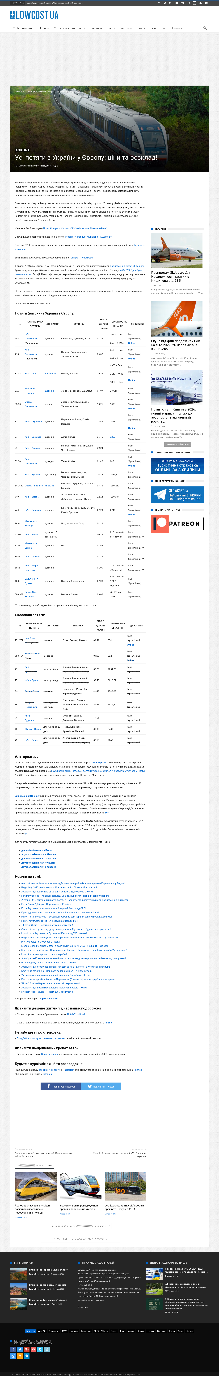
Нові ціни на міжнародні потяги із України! (44, 954)
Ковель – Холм (32, 653)
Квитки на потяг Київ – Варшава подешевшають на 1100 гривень (56, 971)
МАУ (64, 1331)
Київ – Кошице (32, 448)
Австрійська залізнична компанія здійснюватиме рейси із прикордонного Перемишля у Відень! (73, 883)
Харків (141, 1331)
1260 (112, 437)
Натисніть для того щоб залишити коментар (80, 1238)
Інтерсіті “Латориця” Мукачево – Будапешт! (88, 236)
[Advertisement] (109, 56)
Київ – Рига (31, 373)
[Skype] (182, 3)
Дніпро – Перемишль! (82, 257)
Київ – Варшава (33, 437)
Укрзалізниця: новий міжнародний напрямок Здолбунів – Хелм (55, 975)
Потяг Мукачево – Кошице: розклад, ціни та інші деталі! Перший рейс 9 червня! (65, 895)
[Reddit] (188, 3)
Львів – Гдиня (32, 691)
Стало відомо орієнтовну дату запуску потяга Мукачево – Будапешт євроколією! (66, 929)
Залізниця (30, 92)
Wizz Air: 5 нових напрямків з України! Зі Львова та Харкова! (119, 1153)
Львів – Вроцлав (33, 421)
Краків (189, 1331)
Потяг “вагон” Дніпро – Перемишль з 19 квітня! (46, 904)
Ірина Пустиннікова (39, 1274)
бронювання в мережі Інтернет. (127, 266)
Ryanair (150, 1331)
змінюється (50, 373)
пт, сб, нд (49, 485)
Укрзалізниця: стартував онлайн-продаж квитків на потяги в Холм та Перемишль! (66, 966)
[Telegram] (206, 3)
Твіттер (138, 1069)
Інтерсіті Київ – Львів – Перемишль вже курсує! (47, 991)
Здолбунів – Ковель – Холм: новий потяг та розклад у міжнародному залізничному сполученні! (73, 958)
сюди (85, 1307)
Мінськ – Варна (33, 729)
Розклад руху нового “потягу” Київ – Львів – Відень (49, 962)
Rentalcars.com (49, 1054)
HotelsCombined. (76, 1014)
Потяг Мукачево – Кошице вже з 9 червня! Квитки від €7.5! (53, 908)
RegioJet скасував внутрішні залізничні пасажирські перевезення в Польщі (32, 1209)
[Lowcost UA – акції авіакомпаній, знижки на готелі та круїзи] (34, 10)
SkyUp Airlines (101, 1331)
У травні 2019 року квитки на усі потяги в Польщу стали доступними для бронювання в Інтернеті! (74, 900)
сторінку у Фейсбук (49, 1069)
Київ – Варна (31, 740)
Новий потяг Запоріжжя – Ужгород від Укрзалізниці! (49, 920)
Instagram (69, 1069)
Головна (18, 92)
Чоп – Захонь (32, 534)
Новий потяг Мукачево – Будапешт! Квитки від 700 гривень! (54, 933)
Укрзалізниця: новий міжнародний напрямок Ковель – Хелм (54, 987)
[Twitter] (164, 3)
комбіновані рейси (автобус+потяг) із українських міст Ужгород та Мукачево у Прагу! (98, 770)
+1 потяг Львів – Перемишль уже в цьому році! (47, 925)
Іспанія (131, 1331)
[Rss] (200, 3)
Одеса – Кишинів (34, 485)
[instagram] (194, 3)
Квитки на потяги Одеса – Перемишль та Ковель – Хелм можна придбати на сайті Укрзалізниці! (74, 950)
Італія (172, 1331)
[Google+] (170, 3)
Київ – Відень (32, 496)
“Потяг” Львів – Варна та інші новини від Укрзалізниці (50, 983)
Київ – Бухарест (33, 474)
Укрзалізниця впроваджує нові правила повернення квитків (79, 1207)
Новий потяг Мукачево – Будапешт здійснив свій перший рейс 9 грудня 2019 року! (66, 916)
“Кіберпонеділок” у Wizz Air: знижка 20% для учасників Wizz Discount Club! (44, 1153)
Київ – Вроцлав (33, 510)
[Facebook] (158, 3)
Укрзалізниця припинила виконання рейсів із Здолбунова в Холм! (57, 891)
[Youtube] (176, 3)
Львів (180, 1331)
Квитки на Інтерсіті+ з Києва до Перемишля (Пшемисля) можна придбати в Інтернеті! (68, 979)
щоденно (49, 390)
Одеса (114, 1331)
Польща (74, 1331)
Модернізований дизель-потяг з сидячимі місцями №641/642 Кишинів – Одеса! (64, 945)
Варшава (161, 1331)
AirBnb (108, 1022)
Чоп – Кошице (32, 556)
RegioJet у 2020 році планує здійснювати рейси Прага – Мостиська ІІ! (59, 887)
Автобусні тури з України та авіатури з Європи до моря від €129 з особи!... (62, 3)
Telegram (48, 1074)
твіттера (110, 1277)
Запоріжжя (54, 1331)
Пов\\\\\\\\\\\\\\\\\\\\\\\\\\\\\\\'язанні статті (33, 1165)
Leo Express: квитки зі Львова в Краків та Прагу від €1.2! (124, 1207)
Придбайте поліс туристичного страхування (41, 1038)
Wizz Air (42, 1331)
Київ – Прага (31, 680)
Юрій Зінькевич (49, 998)
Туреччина (86, 1331)
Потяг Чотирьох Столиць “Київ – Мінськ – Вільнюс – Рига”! (75, 228)
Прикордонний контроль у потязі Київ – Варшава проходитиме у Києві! (60, 912)
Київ (122, 1331)
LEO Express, (99, 762)
